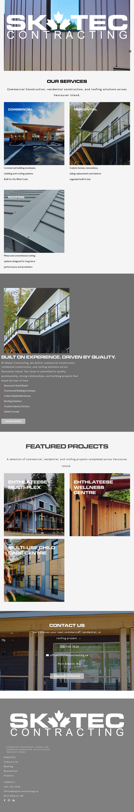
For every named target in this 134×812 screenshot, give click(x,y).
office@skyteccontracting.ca (69, 655)
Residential (11, 771)
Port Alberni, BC (69, 663)
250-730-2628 (69, 646)
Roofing (8, 766)
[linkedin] (14, 800)
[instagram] (9, 800)
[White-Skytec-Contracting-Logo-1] (67, 5)
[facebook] (4, 800)
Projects (9, 775)
